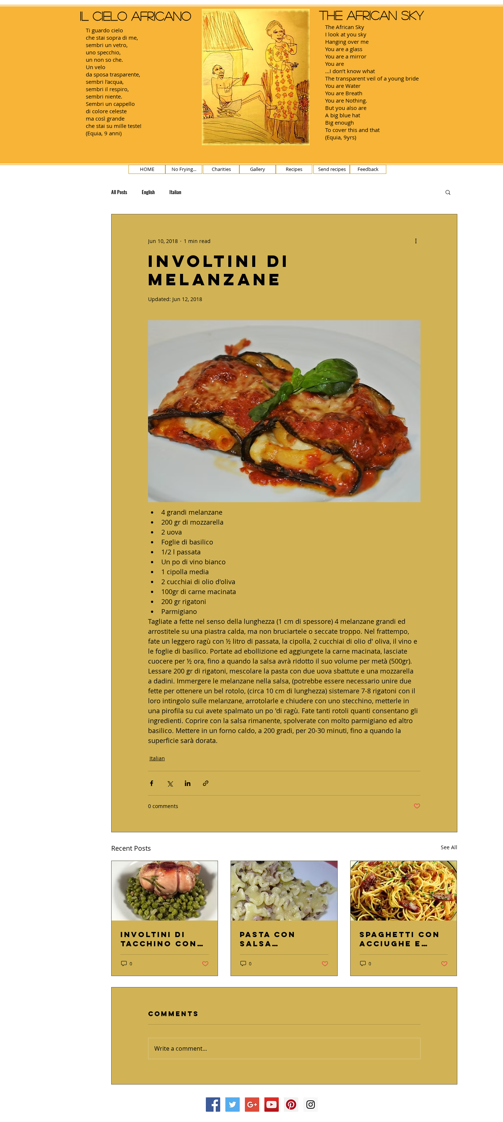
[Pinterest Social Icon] (291, 1104)
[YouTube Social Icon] (271, 1104)
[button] (447, 192)
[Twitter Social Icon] (232, 1104)
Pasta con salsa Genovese (268, 939)
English (148, 192)
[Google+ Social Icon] (252, 1104)
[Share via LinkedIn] (187, 783)
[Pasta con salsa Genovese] (284, 891)
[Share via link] (205, 783)
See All (449, 847)
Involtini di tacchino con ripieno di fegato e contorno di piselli (158, 939)
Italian (175, 192)
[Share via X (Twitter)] (169, 783)
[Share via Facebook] (151, 783)
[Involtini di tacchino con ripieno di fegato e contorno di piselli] (165, 891)
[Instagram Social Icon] (310, 1104)
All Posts (119, 192)
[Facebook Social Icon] (213, 1104)
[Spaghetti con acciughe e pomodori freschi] (404, 891)
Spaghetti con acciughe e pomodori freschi (399, 939)
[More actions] (416, 240)
